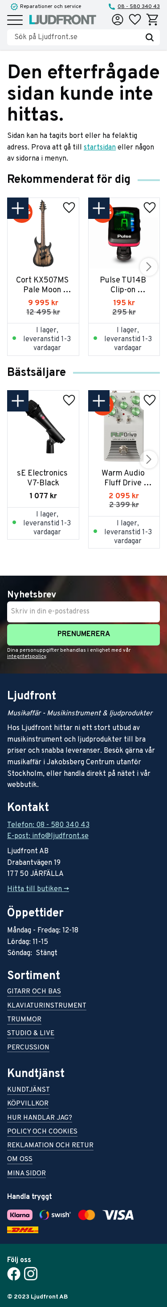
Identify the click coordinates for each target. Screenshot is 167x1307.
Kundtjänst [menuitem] (28, 1090)
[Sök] (149, 37)
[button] (15, 20)
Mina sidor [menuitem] (26, 1174)
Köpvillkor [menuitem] (28, 1104)
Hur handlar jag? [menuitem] (39, 1118)
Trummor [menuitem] (24, 1020)
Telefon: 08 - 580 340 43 (48, 825)
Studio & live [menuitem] (30, 1034)
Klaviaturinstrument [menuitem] (46, 1006)
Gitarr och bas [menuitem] (34, 992)
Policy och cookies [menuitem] (42, 1132)
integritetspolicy (26, 657)
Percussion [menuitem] (28, 1048)
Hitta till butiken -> (38, 889)
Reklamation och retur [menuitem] (50, 1146)
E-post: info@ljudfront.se (48, 836)
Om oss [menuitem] (20, 1160)
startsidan (100, 147)
